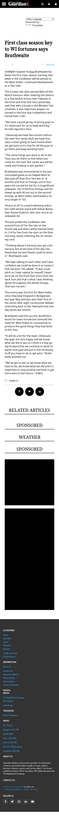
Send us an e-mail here (13, 786)
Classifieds (8, 705)
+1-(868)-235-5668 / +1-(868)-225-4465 (20, 789)
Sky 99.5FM (8, 734)
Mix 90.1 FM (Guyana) (12, 746)
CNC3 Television (10, 715)
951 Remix (7, 725)
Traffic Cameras (10, 653)
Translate (37, 25)
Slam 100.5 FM (9, 738)
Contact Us (8, 671)
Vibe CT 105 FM (10, 742)
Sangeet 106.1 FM (11, 729)
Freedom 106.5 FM (11, 751)
